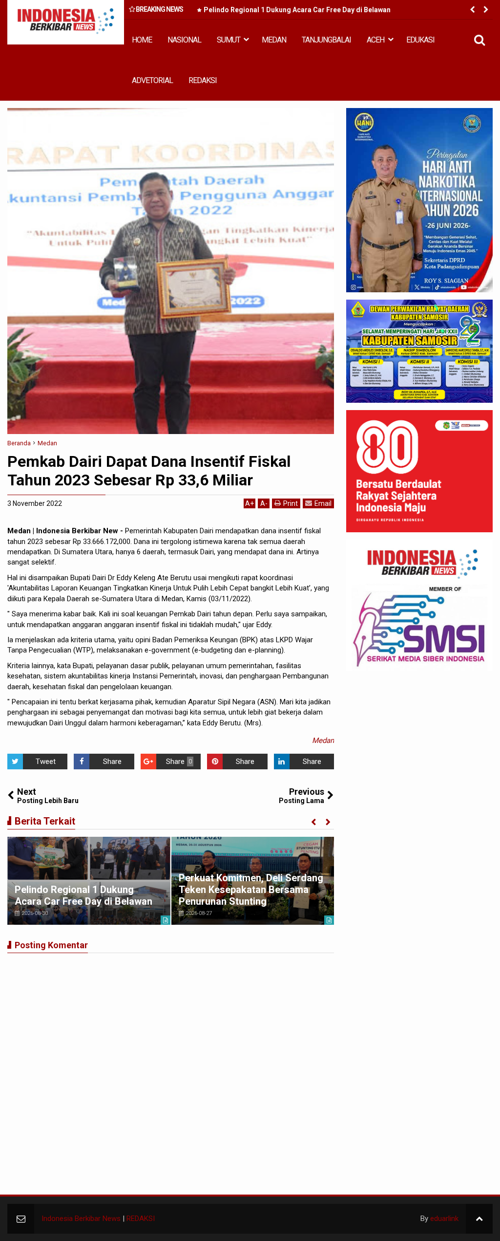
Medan (323, 740)
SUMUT (228, 39)
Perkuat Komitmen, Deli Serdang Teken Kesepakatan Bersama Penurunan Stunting (251, 889)
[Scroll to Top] (479, 1219)
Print (290, 503)
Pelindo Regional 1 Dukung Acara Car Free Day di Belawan (297, 10)
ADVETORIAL (152, 80)
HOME (142, 39)
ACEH (375, 39)
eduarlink (444, 1218)
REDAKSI (202, 80)
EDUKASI (420, 39)
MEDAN (274, 39)
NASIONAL (184, 39)
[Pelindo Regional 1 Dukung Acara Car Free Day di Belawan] (88, 881)
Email (323, 503)
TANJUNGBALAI (326, 39)
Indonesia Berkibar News (81, 1218)
